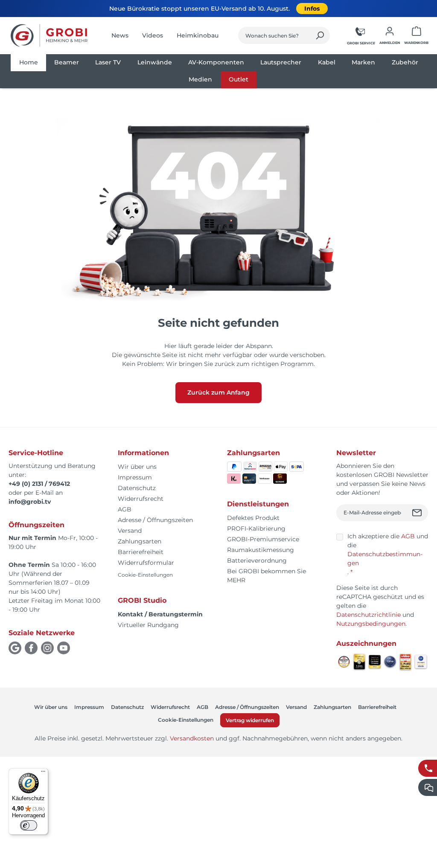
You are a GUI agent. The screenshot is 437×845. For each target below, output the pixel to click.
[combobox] (274, 35)
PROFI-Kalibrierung (256, 528)
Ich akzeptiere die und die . (387, 554)
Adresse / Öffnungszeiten (155, 520)
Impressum (135, 477)
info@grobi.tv (30, 501)
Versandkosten (192, 738)
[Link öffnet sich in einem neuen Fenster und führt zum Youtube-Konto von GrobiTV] (63, 648)
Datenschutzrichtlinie (368, 615)
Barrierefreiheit (140, 552)
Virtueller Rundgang (148, 625)
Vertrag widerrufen (250, 720)
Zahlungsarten (139, 541)
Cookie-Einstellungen (145, 575)
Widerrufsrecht (140, 498)
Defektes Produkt (253, 518)
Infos (312, 8)
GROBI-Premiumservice (263, 539)
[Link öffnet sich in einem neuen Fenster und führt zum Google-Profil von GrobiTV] (15, 648)
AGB (124, 509)
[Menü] (43, 773)
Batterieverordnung (257, 560)
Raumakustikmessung (260, 550)
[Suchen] (320, 35)
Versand (130, 530)
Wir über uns (137, 466)
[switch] (28, 825)
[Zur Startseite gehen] (49, 35)
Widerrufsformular (146, 562)
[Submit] (418, 512)
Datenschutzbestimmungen (384, 558)
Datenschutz (137, 488)
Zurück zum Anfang (218, 392)
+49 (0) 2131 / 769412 (39, 484)
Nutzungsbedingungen (370, 623)
